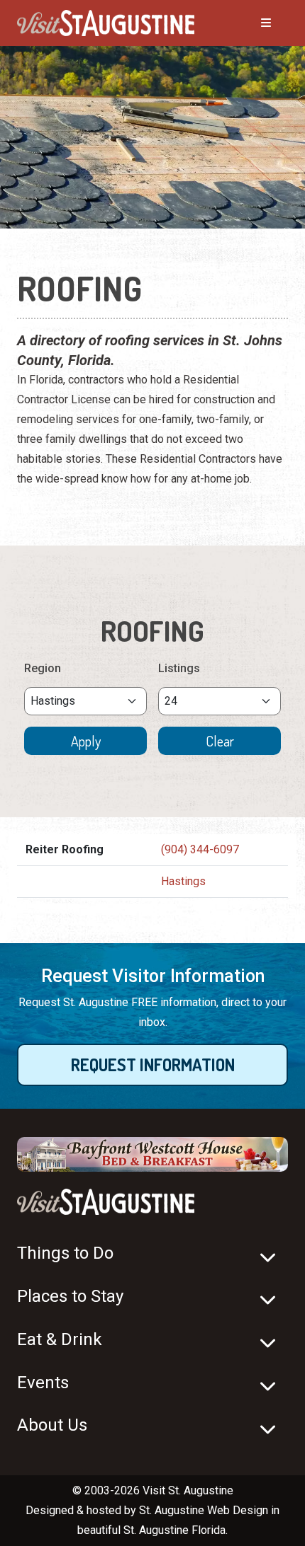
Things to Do (65, 1253)
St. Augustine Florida (174, 1530)
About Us (52, 1425)
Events (43, 1382)
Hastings (183, 881)
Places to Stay (70, 1296)
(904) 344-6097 (200, 849)
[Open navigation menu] (252, 23)
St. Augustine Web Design (203, 1510)
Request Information (153, 1064)
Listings (179, 668)
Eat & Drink (59, 1339)
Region (42, 668)
